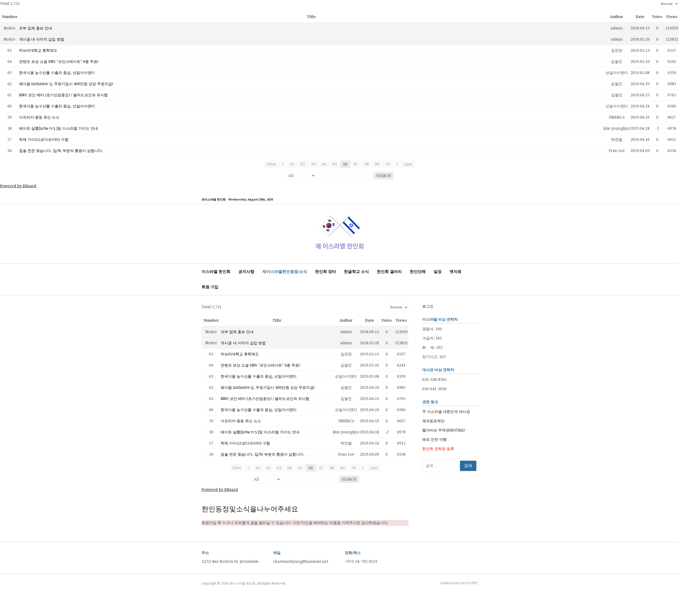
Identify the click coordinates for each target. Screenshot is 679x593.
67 (356, 164)
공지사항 (246, 271)
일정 (438, 271)
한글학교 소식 (356, 271)
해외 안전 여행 (434, 439)
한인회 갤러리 (389, 271)
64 (324, 164)
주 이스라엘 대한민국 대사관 (446, 411)
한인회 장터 (325, 271)
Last (408, 164)
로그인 (427, 306)
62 (303, 164)
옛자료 (456, 271)
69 (377, 164)
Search (383, 175)
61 (292, 164)
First (271, 164)
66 (345, 164)
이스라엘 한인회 (216, 271)
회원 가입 (210, 287)
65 (335, 164)
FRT (474, 583)
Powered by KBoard (18, 186)
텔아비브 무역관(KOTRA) (443, 430)
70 (388, 164)
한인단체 (418, 271)
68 (366, 164)
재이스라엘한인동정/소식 (284, 271)
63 (313, 164)
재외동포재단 (433, 421)
